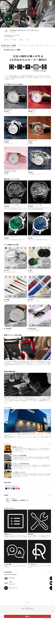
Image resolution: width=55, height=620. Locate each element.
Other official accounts (29, 608)
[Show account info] (37, 30)
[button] (14, 39)
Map (13, 451)
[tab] (8, 45)
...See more (6, 366)
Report (23, 608)
